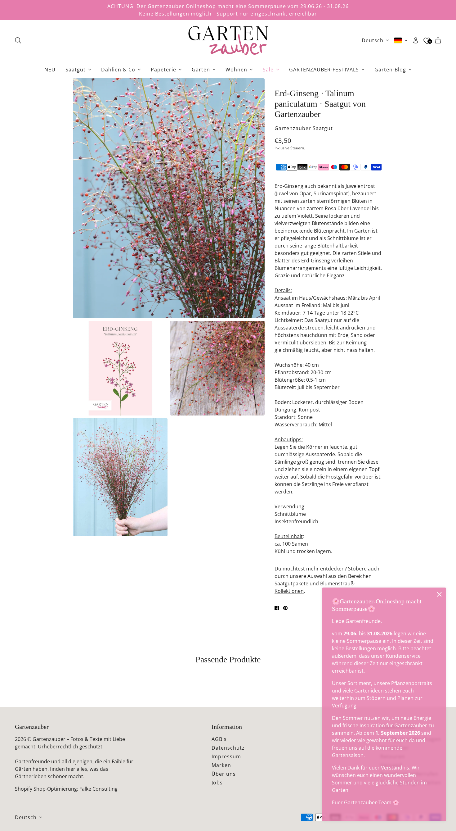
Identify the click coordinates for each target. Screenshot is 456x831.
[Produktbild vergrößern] (169, 198)
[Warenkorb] (438, 40)
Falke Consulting (98, 788)
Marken (221, 765)
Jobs (217, 782)
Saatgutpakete (291, 583)
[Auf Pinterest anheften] (285, 608)
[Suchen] (18, 40)
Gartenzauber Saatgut (304, 128)
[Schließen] (439, 594)
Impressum (226, 756)
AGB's (219, 739)
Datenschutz (228, 747)
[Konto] (416, 40)
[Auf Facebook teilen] (276, 608)
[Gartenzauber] (228, 40)
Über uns (224, 773)
